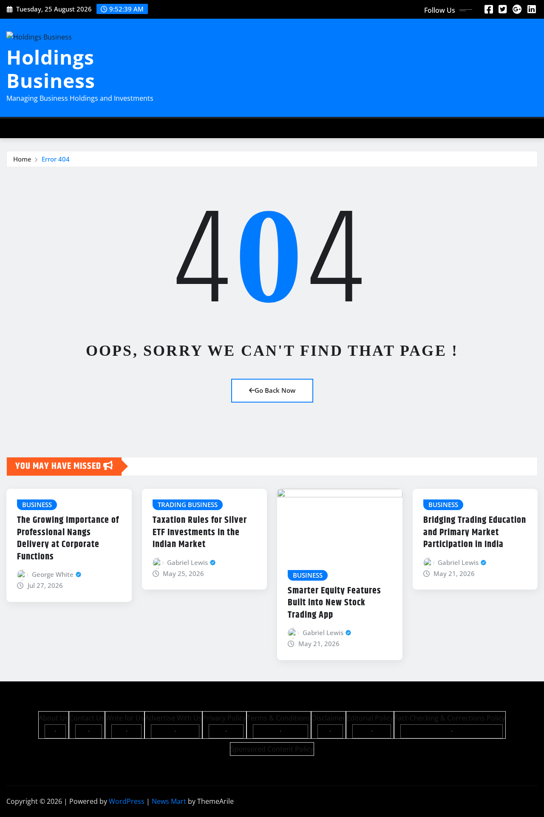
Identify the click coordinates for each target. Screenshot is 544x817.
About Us (53, 718)
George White (53, 574)
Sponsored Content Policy (272, 749)
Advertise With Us (173, 718)
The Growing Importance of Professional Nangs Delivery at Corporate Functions (68, 538)
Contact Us (87, 718)
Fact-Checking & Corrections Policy (449, 718)
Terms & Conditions (279, 718)
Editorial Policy (370, 718)
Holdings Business (50, 69)
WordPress (126, 801)
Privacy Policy (224, 718)
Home (22, 159)
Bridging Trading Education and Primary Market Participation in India (474, 532)
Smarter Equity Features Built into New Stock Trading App (334, 603)
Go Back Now (275, 390)
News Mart (169, 801)
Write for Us (124, 718)
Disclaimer (329, 718)
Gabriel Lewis (187, 562)
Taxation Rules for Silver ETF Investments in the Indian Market (200, 532)
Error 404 (56, 159)
